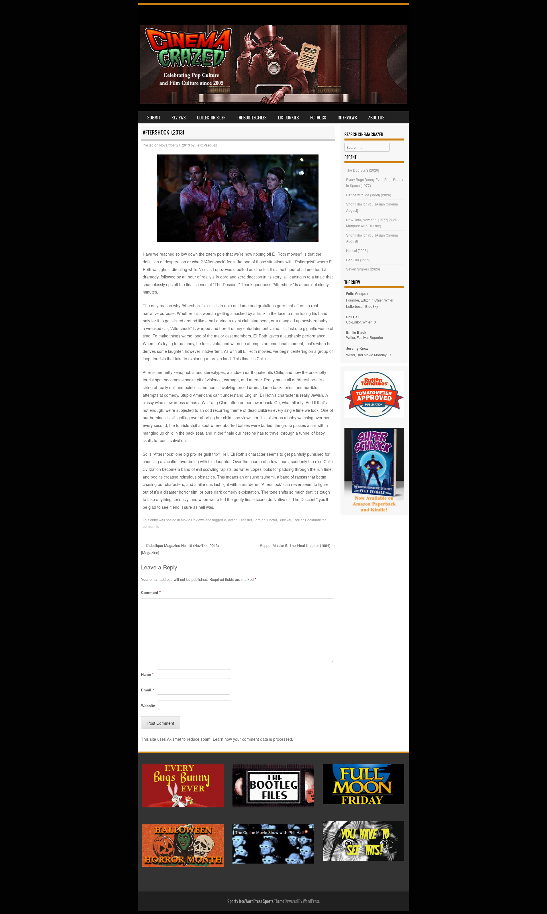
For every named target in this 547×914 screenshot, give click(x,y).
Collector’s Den (211, 118)
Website (148, 705)
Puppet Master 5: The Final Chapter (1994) (297, 545)
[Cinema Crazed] (273, 102)
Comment (151, 592)
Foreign (260, 519)
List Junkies (288, 118)
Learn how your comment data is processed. (253, 739)
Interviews (347, 118)
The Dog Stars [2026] (362, 170)
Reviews (179, 118)
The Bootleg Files (252, 118)
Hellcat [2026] (357, 250)
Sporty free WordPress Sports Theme (255, 901)
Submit (153, 118)
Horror (272, 519)
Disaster (245, 519)
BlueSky (371, 306)
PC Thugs (318, 118)
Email (147, 690)
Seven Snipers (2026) (363, 268)
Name (147, 674)
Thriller (298, 519)
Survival (285, 519)
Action (233, 519)
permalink (150, 526)
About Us (376, 118)
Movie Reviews (193, 519)
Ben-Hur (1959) (358, 259)
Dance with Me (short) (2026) (368, 194)
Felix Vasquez (206, 145)
